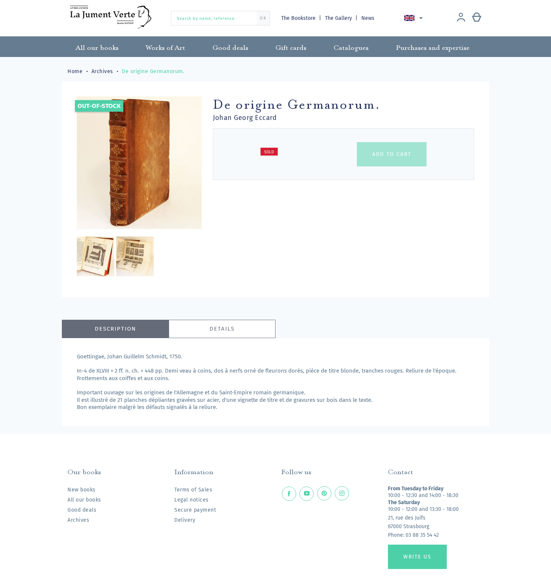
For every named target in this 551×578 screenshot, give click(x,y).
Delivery (184, 520)
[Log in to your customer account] (461, 18)
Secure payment (195, 510)
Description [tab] (115, 328)
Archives (78, 520)
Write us (417, 557)
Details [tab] (222, 328)
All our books (84, 500)
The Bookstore (299, 18)
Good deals (81, 510)
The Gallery (339, 18)
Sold (269, 152)
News (367, 18)
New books (81, 490)
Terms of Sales (193, 490)
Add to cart (391, 154)
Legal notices (191, 500)
